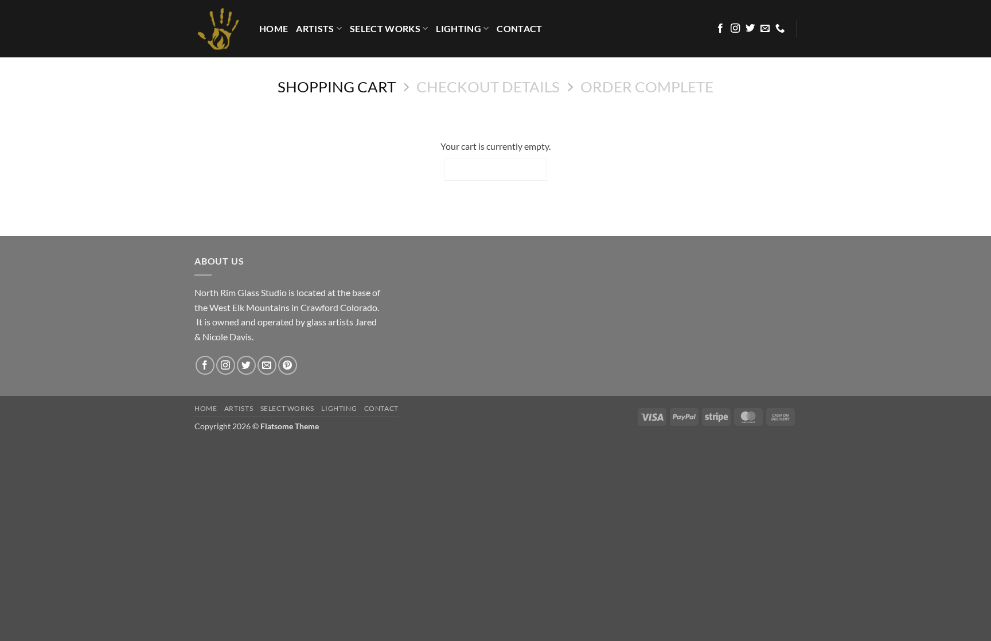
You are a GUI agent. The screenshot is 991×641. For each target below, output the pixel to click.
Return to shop (495, 169)
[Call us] (780, 29)
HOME (273, 28)
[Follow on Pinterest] (287, 365)
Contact (519, 28)
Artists (315, 28)
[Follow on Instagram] (735, 29)
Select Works (385, 28)
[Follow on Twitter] (750, 29)
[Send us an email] (765, 29)
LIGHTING (458, 28)
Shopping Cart (337, 86)
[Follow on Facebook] (720, 29)
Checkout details (488, 86)
